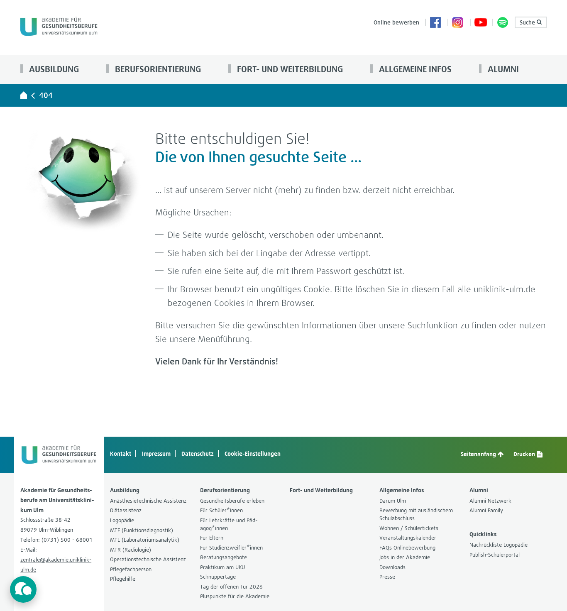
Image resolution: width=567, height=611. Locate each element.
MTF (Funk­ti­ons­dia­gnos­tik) (141, 530)
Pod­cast (503, 23)
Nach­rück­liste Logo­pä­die (498, 545)
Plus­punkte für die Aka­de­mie (234, 596)
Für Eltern (211, 538)
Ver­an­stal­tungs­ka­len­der (407, 538)
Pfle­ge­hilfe (122, 579)
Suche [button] (528, 22)
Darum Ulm (392, 501)
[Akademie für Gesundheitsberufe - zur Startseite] (23, 95)
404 (46, 95)
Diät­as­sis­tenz (126, 510)
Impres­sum (156, 453)
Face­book (436, 23)
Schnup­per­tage (218, 577)
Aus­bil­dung (53, 69)
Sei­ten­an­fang (479, 453)
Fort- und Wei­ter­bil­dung (289, 69)
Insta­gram (458, 23)
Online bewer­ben (396, 22)
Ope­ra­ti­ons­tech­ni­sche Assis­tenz (148, 559)
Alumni (502, 69)
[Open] (23, 589)
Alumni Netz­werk (490, 501)
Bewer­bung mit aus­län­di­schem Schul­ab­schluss (416, 514)
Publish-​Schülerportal (494, 555)
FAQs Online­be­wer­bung (407, 548)
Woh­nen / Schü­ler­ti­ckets (408, 528)
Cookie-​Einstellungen (253, 453)
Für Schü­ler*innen (221, 510)
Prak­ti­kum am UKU (222, 567)
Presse (387, 577)
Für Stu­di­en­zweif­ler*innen (231, 548)
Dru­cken (524, 453)
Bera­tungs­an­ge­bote (223, 557)
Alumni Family (486, 510)
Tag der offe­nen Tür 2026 (231, 587)
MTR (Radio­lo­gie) (130, 550)
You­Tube (481, 23)
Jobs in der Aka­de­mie (404, 557)
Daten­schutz (197, 453)
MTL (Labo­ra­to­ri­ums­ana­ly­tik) (144, 540)
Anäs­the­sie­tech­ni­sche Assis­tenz (148, 501)
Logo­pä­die (122, 520)
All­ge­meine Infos (414, 69)
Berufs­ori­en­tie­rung (157, 69)
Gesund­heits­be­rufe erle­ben (232, 501)
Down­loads (392, 567)
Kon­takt (120, 453)
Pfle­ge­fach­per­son (131, 569)
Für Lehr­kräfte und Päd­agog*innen (228, 524)
